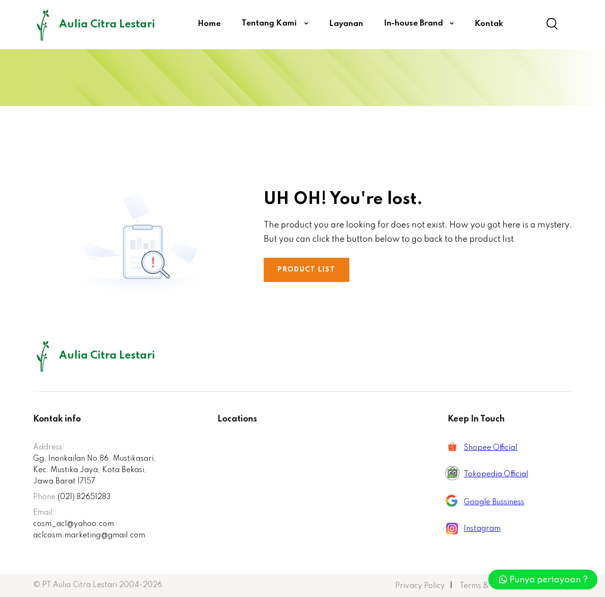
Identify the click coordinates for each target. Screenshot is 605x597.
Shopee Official (490, 448)
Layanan (346, 24)
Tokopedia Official (496, 474)
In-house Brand (414, 23)
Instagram (482, 529)
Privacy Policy (420, 586)
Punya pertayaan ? (549, 580)
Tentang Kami (270, 23)
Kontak (489, 24)
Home (209, 24)
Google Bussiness (494, 502)
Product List (306, 269)
